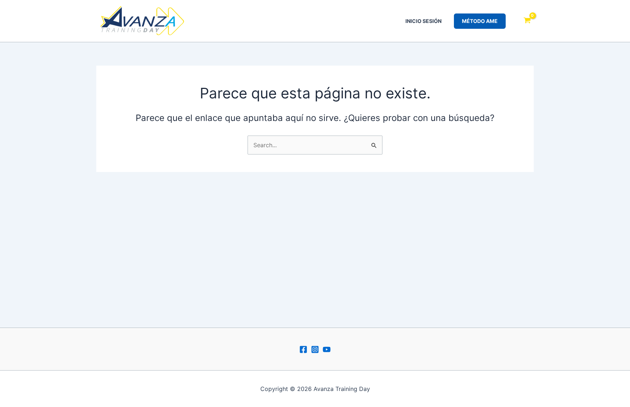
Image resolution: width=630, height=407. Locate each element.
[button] (480, 21)
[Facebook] (303, 349)
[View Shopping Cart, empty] (527, 21)
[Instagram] (315, 349)
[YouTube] (327, 349)
